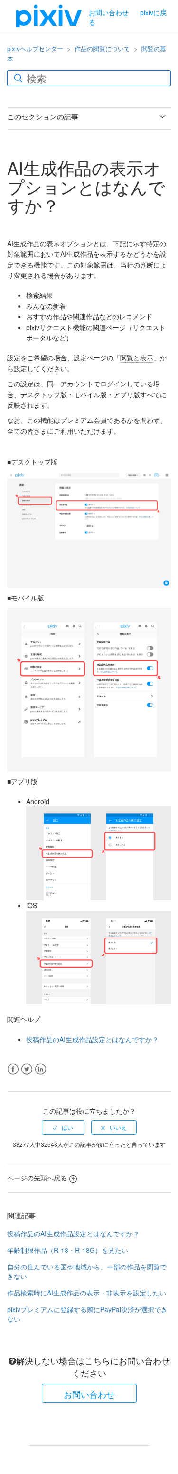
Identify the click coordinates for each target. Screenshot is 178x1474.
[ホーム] (49, 15)
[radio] (63, 1127)
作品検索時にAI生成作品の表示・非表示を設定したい (86, 1292)
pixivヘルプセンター (35, 48)
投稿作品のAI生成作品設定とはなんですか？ (92, 1039)
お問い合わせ (109, 12)
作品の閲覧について (102, 48)
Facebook (13, 1069)
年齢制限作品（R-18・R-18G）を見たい (67, 1250)
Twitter (27, 1069)
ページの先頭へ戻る (37, 1177)
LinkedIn (41, 1069)
